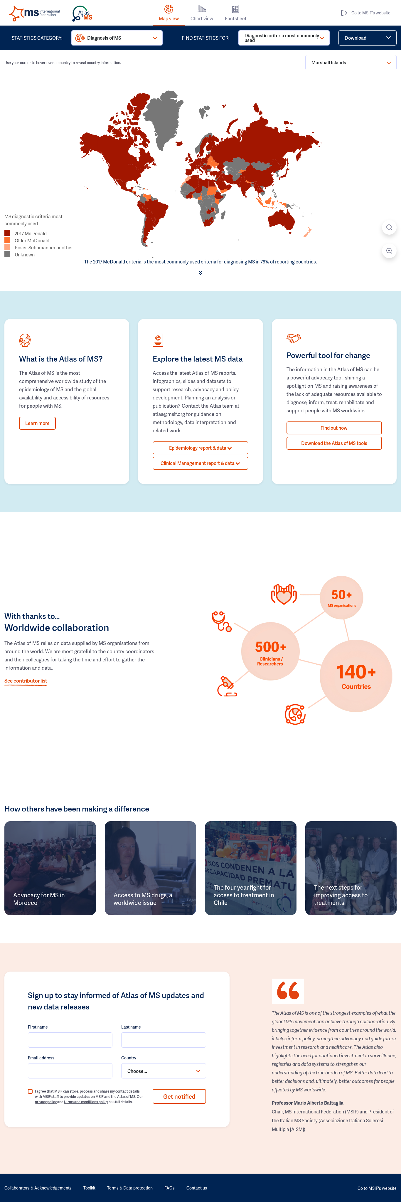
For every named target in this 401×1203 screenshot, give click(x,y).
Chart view (202, 18)
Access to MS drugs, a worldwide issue (143, 899)
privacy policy (46, 1101)
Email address (41, 1058)
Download (355, 37)
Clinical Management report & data (198, 463)
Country (128, 1058)
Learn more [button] (37, 423)
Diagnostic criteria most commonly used (282, 37)
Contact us (196, 1188)
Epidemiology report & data (198, 447)
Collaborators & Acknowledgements (38, 1188)
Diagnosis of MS (104, 37)
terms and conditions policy (86, 1101)
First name (38, 1027)
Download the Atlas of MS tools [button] (334, 443)
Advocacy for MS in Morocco (39, 899)
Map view (169, 18)
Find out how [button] (334, 427)
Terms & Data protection (130, 1188)
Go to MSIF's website (370, 13)
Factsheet (236, 18)
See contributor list (25, 680)
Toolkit (89, 1188)
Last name (131, 1027)
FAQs (169, 1188)
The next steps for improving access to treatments (341, 895)
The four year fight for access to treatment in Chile (244, 895)
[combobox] (163, 1070)
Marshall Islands (328, 62)
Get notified (179, 1096)
